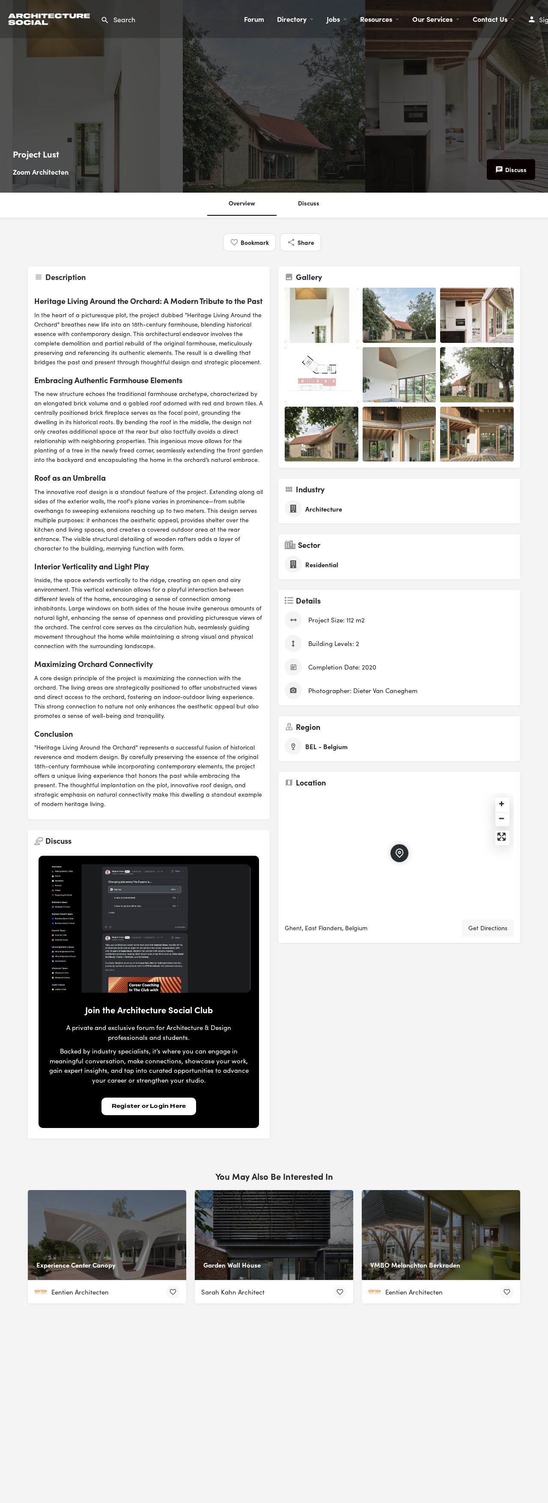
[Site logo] (50, 17)
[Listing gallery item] (321, 315)
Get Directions (487, 928)
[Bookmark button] (173, 1292)
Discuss (308, 203)
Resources (376, 19)
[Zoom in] (501, 804)
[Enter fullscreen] (501, 836)
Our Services (432, 19)
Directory (292, 19)
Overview (242, 203)
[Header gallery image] (91, 96)
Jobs (333, 19)
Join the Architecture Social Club (149, 1009)
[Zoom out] (501, 818)
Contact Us (490, 19)
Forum (254, 19)
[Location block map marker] (399, 853)
